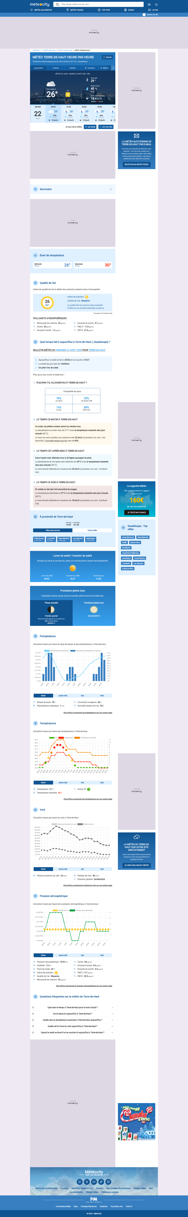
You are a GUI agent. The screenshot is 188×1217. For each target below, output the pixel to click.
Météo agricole (109, 68)
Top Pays (106, 10)
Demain (73, 68)
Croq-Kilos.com (117, 1206)
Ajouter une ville (152, 14)
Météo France (76, 10)
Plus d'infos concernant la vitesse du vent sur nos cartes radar (87, 885)
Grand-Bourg (139, 558)
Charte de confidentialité (46, 1188)
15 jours (55, 68)
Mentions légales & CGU (82, 1188)
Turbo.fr (129, 1206)
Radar (131, 10)
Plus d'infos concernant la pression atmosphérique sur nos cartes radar (84, 986)
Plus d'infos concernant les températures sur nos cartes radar (88, 799)
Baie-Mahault (143, 537)
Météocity (37, 50)
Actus (155, 10)
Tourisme (91, 68)
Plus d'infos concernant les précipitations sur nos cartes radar (88, 713)
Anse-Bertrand (128, 537)
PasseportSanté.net (89, 1206)
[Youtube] (94, 1182)
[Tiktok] (101, 1182)
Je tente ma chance (137, 512)
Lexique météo (76, 1192)
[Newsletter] (149, 5)
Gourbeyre (126, 558)
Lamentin (126, 563)
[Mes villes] (156, 5)
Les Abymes (138, 563)
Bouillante (126, 548)
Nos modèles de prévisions (118, 1188)
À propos (64, 1188)
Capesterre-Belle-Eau (130, 553)
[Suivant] (113, 68)
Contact (99, 1188)
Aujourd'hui (38, 68)
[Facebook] (79, 1182)
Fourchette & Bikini (63, 1206)
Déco (76, 1206)
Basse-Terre (135, 542)
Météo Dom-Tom (49, 50)
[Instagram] (108, 1182)
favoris (109, 57)
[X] (87, 1182)
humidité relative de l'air (56, 441)
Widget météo (140, 1188)
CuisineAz (104, 1206)
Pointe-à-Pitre (127, 569)
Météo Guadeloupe (65, 50)
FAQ (151, 1188)
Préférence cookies (109, 1192)
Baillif (124, 542)
